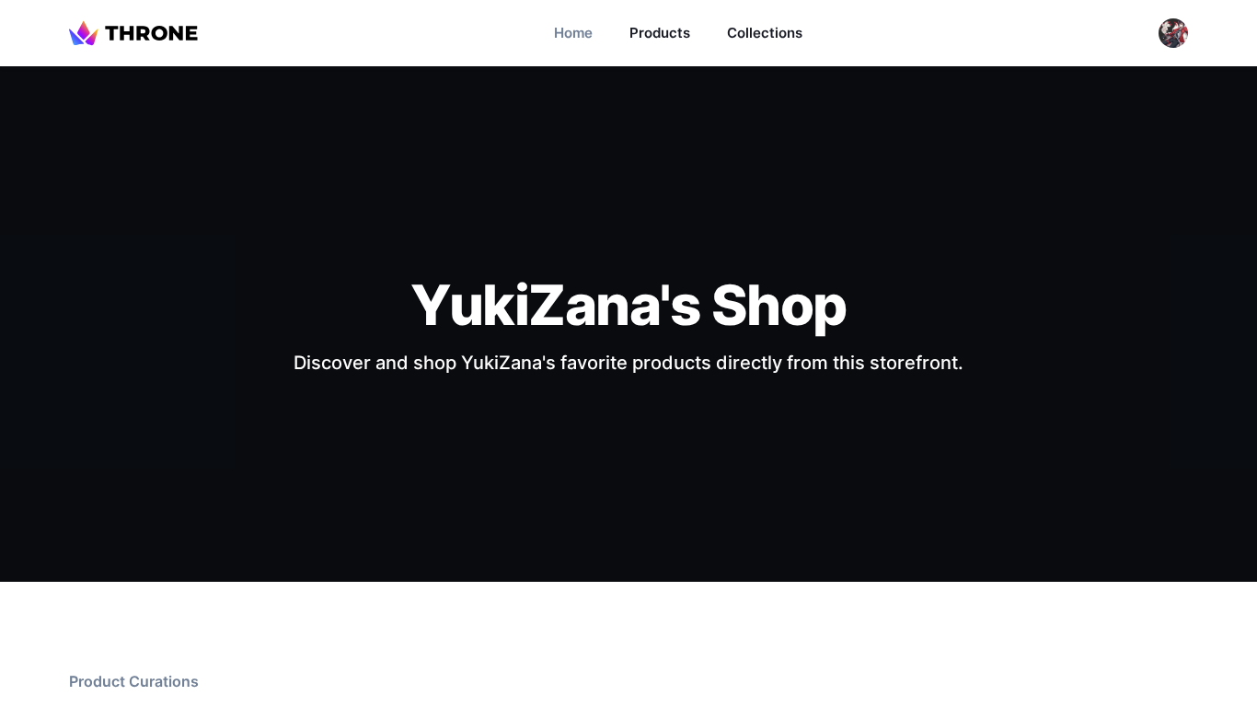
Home (573, 32)
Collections (764, 32)
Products (659, 32)
